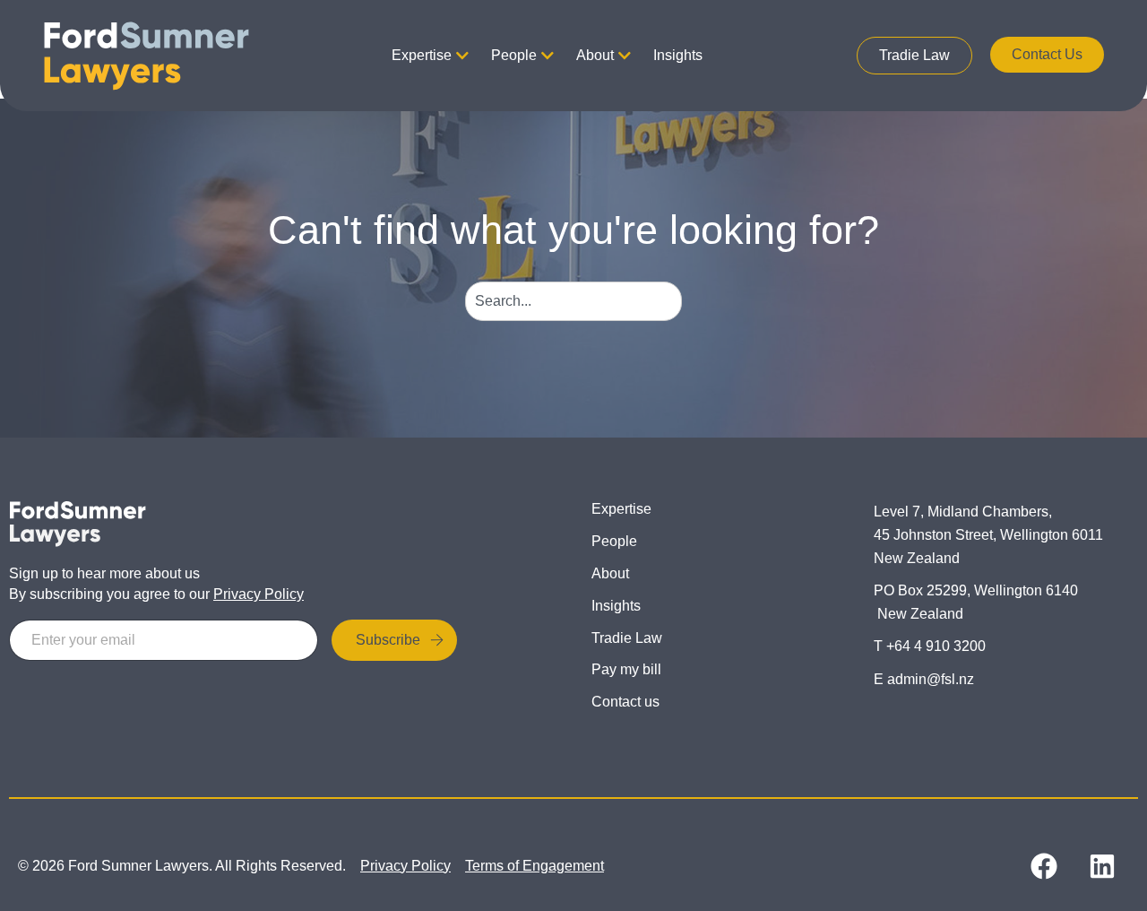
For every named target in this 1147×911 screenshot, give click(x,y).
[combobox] (574, 301)
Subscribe (388, 639)
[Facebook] (1044, 866)
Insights (678, 55)
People (514, 55)
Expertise (422, 55)
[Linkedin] (1102, 866)
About (595, 55)
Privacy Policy (258, 594)
